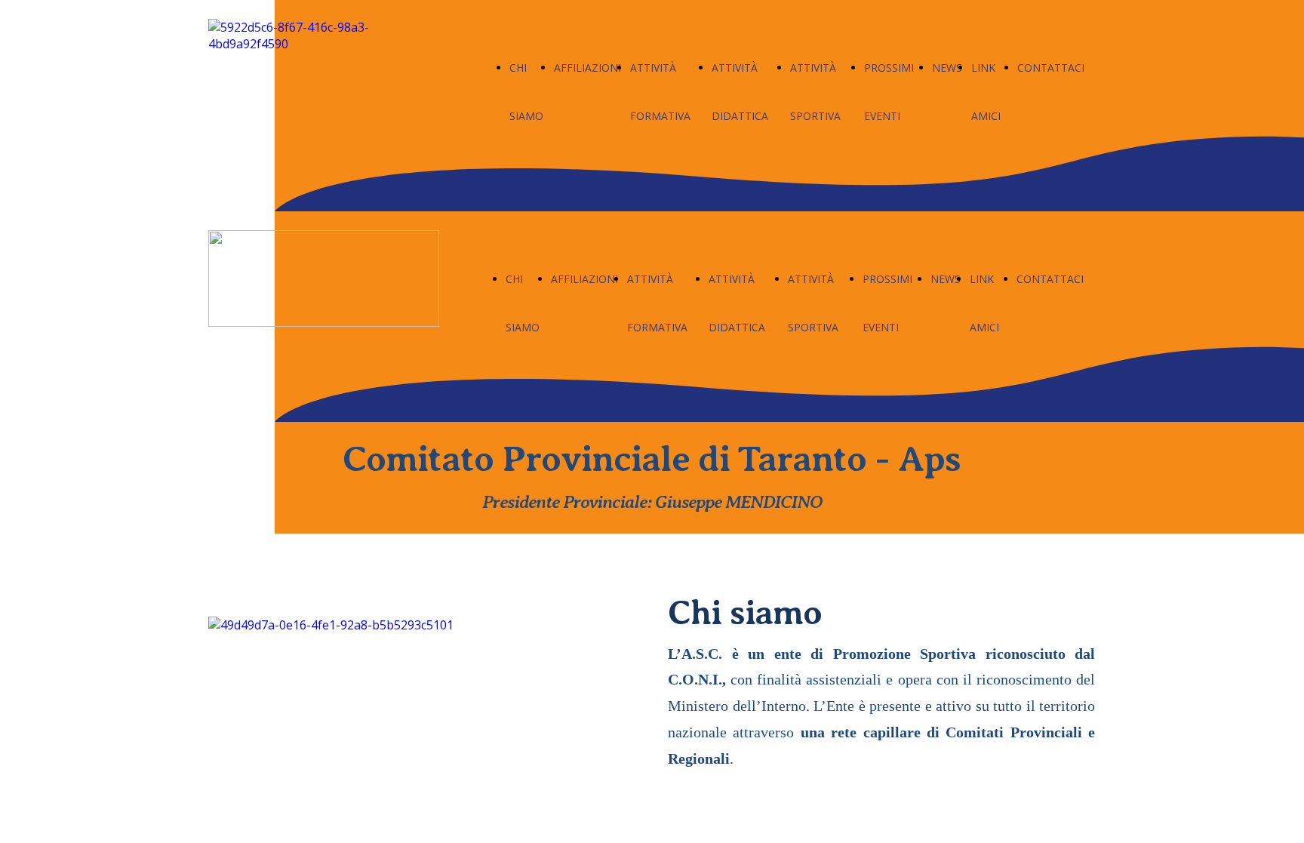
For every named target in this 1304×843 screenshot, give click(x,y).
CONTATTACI (1050, 67)
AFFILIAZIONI (587, 67)
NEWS (947, 67)
